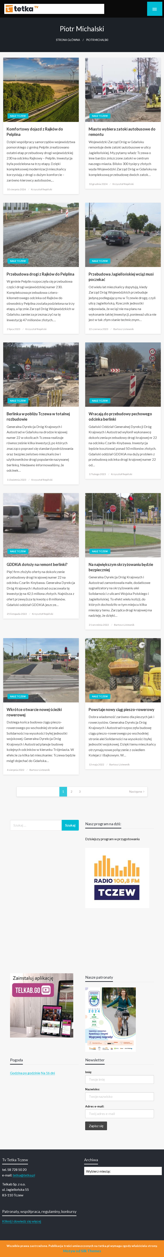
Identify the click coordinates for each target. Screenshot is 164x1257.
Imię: (88, 1072)
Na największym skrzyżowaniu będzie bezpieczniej (121, 567)
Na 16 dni (48, 1073)
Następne (135, 791)
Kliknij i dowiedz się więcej (21, 1221)
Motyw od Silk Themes (82, 1251)
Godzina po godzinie (25, 1073)
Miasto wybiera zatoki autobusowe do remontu (122, 132)
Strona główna (68, 40)
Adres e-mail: (94, 1106)
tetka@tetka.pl (24, 1175)
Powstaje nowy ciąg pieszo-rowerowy (121, 709)
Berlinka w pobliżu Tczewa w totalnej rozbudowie (38, 416)
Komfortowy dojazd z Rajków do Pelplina (35, 132)
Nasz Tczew (18, 115)
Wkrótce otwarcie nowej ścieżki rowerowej (34, 712)
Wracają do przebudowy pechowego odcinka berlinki (120, 416)
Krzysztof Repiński (41, 189)
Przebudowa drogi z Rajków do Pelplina (40, 274)
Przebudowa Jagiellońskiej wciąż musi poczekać (121, 277)
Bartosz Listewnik (123, 329)
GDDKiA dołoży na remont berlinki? (37, 564)
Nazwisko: (92, 1089)
